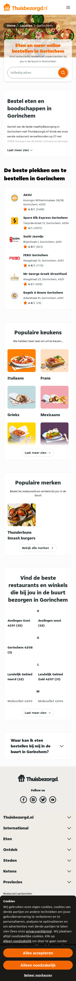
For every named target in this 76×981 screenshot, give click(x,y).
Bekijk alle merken (35, 548)
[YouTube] (53, 800)
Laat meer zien (18, 150)
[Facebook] (23, 800)
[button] (63, 73)
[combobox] (32, 72)
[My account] (68, 7)
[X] (43, 800)
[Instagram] (33, 800)
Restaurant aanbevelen (17, 893)
